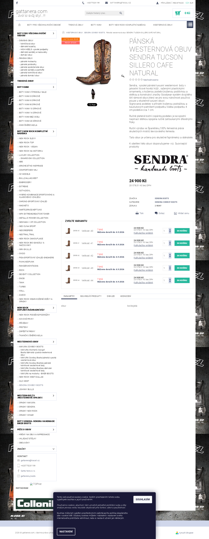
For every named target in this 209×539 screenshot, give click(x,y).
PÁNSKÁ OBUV (26, 58)
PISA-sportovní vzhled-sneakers (36, 257)
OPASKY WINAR (26, 415)
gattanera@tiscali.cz (30, 460)
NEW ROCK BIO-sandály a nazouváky (31, 244)
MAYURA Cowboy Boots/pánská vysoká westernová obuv (38, 358)
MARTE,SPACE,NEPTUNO (30, 210)
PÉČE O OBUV (24, 429)
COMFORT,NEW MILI (28, 170)
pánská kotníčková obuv (31, 72)
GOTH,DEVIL (24, 190)
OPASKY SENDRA (27, 407)
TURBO (22, 286)
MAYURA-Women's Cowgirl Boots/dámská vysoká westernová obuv (36, 352)
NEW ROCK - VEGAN (28, 146)
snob (21, 278)
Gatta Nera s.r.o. (28, 471)
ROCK (21, 270)
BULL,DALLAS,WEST (28, 178)
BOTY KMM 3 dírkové (29, 96)
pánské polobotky (28, 64)
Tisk (142, 213)
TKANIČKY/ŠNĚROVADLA (30, 335)
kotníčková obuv (28, 44)
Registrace (178, 3)
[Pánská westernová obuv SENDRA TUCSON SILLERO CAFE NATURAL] (68, 230)
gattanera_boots (28, 476)
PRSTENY (23, 327)
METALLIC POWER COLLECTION (33, 218)
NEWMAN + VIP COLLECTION (32, 222)
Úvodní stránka (19, 25)
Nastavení (66, 531)
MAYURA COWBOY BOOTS (31, 346)
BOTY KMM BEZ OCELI (29, 117)
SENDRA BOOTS (162, 198)
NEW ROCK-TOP (26, 142)
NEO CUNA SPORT (27, 226)
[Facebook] (17, 3)
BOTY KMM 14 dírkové (30, 113)
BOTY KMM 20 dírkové (30, 121)
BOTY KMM (96, 25)
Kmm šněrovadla (28, 125)
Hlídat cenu (183, 213)
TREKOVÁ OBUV (75, 25)
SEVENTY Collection (29, 274)
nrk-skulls (25, 249)
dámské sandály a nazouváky (34, 52)
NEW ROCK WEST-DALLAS (31, 377)
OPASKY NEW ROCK (28, 411)
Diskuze (111, 296)
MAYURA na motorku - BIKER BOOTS (37, 373)
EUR (191, 3)
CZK (187, 3)
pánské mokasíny (29, 61)
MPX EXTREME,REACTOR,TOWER (34, 214)
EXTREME (23, 186)
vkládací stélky (27, 438)
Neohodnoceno (151, 80)
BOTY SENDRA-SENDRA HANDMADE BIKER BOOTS (36, 422)
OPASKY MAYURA (27, 402)
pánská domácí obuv (30, 75)
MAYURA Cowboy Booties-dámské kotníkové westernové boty (36, 369)
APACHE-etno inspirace (31, 166)
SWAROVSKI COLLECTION (33, 158)
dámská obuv (26, 40)
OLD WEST (24, 381)
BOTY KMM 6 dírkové (29, 100)
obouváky (24, 443)
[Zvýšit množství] (170, 229)
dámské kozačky (28, 46)
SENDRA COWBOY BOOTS (31, 385)
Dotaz (162, 213)
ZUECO (22, 295)
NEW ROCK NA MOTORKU (31, 151)
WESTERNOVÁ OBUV (162, 25)
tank (21, 282)
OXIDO (22, 253)
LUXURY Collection (29, 155)
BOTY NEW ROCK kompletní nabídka (127, 25)
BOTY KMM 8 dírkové (29, 104)
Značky (21, 449)
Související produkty (90, 296)
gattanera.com (31, 13)
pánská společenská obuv (32, 67)
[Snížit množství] (170, 232)
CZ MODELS (24, 174)
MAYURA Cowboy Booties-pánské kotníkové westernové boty (36, 364)
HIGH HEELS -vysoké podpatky (34, 49)
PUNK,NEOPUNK (26, 262)
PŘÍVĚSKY (23, 323)
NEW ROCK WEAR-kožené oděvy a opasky (35, 300)
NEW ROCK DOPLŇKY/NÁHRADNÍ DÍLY (31, 308)
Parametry (69, 296)
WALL (21, 291)
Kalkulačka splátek (143, 233)
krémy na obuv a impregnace (34, 434)
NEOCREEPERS (26, 230)
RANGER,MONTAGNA (28, 266)
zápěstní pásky (27, 331)
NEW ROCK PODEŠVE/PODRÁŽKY (34, 315)
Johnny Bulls (26, 389)
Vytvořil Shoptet (186, 533)
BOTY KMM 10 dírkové (30, 108)
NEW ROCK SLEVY (27, 138)
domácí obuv (26, 55)
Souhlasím (143, 499)
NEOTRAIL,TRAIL (26, 234)
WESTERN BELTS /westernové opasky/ (30, 396)
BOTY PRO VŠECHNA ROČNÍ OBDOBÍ (44, 25)
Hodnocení (125, 296)
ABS (21, 161)
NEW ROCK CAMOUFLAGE (31, 238)
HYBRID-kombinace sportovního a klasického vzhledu (36, 196)
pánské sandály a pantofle (32, 70)
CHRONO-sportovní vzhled (33, 201)
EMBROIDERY (25, 182)
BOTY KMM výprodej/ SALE (32, 92)
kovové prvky (26, 319)
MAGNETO (24, 205)
